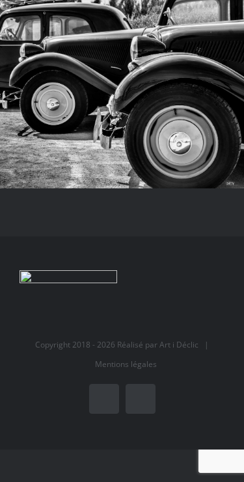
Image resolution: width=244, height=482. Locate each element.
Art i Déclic (178, 344)
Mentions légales (126, 364)
